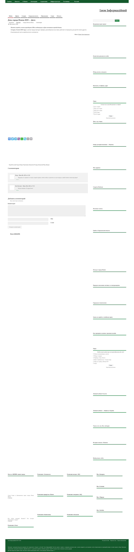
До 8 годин (97, 112)
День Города (16, 164)
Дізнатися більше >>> (51, 550)
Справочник (43, 1)
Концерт (21, 164)
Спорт (52, 16)
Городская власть (33, 16)
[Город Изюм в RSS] (67, 543)
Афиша (17, 16)
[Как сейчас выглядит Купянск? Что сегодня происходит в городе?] (23, 517)
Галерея (24, 16)
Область (59, 16)
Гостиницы (66, 1)
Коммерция (34, 1)
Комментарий (11, 203)
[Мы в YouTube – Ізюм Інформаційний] (109, 516)
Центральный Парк (42, 164)
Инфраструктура (55, 1)
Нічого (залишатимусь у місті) (101, 354)
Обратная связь (113, 540)
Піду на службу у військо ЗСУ (101, 361)
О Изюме (25, 1)
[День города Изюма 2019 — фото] (9, 170)
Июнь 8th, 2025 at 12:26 (24, 175)
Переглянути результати (110, 118)
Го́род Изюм (11, 164)
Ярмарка (47, 164)
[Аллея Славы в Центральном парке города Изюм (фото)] (23, 493)
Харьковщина (25, 164)
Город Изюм (11, 22)
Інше (95, 363)
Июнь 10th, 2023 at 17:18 (28, 186)
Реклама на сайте (105, 540)
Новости (17, 1)
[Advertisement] (48, 152)
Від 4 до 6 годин (98, 110)
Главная (9, 1)
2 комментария (39, 22)
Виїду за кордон (98, 356)
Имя (52, 218)
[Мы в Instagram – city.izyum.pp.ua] (109, 481)
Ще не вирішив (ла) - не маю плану (102, 359)
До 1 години (97, 106)
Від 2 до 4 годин (98, 108)
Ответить (17, 179)
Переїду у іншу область (99, 357)
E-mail (52, 222)
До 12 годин (97, 114)
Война (10, 16)
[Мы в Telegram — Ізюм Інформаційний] (109, 504)
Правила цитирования (121, 540)
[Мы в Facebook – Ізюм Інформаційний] (109, 492)
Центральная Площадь (33, 164)
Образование (44, 16)
